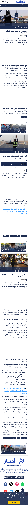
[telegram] (11, 491)
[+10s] (24, 164)
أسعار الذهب (20, 5)
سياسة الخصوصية (7, 497)
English (5, 1)
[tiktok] (17, 491)
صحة (11, 5)
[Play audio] (3, 164)
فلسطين (6, 5)
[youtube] (5, 491)
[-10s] (21, 164)
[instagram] (17, 484)
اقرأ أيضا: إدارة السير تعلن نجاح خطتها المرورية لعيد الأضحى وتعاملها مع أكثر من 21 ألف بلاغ (14, 211)
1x (6, 164)
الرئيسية (26, 5)
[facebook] (5, 484)
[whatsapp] (22, 484)
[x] (11, 484)
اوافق (14, 502)
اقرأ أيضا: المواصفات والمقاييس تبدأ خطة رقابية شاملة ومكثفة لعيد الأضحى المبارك (15, 391)
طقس (1, 5)
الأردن (14, 5)
